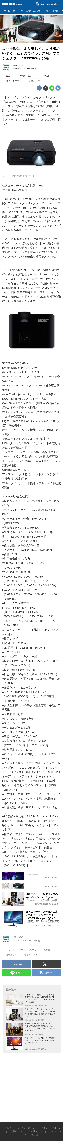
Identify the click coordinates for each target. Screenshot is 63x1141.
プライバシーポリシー (26, 1128)
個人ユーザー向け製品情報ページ (23, 185)
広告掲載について (17, 1131)
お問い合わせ (37, 1131)
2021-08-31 (17, 65)
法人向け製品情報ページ (17, 190)
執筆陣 (34, 1135)
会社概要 (6, 1128)
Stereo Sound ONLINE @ (24, 68)
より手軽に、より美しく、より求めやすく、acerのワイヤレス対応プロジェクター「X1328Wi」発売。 (31, 53)
